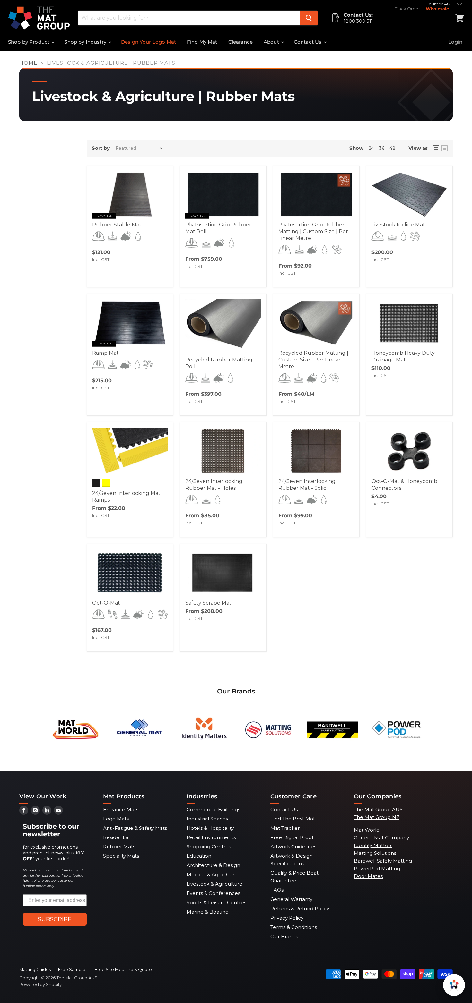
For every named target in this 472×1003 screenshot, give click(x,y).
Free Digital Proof (291, 837)
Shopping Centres (209, 847)
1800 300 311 (358, 21)
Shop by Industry (86, 42)
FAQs (277, 890)
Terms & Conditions (293, 927)
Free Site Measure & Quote (123, 969)
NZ (459, 3)
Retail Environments (211, 837)
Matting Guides (35, 969)
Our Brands (284, 936)
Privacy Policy (286, 918)
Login (455, 42)
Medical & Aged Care (212, 874)
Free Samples (72, 969)
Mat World (367, 830)
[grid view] (436, 148)
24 (371, 148)
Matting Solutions (375, 853)
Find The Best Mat (292, 819)
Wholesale (437, 8)
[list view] (444, 148)
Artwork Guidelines (293, 847)
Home (28, 63)
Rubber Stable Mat (117, 225)
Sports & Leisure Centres (216, 902)
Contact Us (308, 42)
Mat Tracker (285, 828)
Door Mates (368, 876)
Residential (116, 837)
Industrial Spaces (207, 819)
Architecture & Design (213, 865)
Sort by (101, 148)
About (272, 42)
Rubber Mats (119, 847)
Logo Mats (116, 819)
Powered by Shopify (40, 984)
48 (392, 148)
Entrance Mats (120, 809)
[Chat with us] (454, 985)
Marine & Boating (208, 912)
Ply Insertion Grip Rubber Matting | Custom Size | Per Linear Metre (313, 231)
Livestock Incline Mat (398, 225)
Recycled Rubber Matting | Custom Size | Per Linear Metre (313, 360)
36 (381, 148)
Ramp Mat (105, 353)
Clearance (240, 42)
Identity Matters (373, 845)
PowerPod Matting (377, 868)
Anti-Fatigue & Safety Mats (135, 828)
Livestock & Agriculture (214, 884)
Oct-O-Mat (106, 603)
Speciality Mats (121, 856)
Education (199, 856)
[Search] (309, 18)
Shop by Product (29, 42)
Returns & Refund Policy (299, 908)
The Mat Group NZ (376, 817)
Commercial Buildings (213, 809)
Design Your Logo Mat (148, 42)
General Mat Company (381, 838)
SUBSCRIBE (55, 919)
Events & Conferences (213, 893)
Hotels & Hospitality (210, 828)
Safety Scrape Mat (208, 603)
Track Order (407, 8)
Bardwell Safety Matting (383, 861)
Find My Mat (202, 42)
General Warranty (291, 899)
